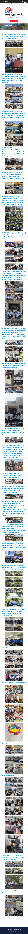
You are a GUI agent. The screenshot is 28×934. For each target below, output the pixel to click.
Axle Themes (18, 931)
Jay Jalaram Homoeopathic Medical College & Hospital (14, 14)
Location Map (14, 21)
